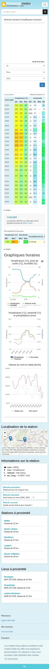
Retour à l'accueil (16, 4)
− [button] (5, 436)
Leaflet (4, 448)
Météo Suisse (28, 223)
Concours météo (7, 632)
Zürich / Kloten (11, 530)
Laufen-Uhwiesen (18, 594)
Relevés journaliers (15, 488)
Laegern (11, 546)
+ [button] (5, 432)
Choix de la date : (38, 62)
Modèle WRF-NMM (8, 620)
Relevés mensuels (18, 496)
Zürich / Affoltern (11, 555)
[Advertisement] (24, 42)
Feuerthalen (17, 586)
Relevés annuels (17, 503)
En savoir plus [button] (11, 659)
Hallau (11, 522)
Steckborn (11, 538)
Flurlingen (18, 578)
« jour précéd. (9, 94)
